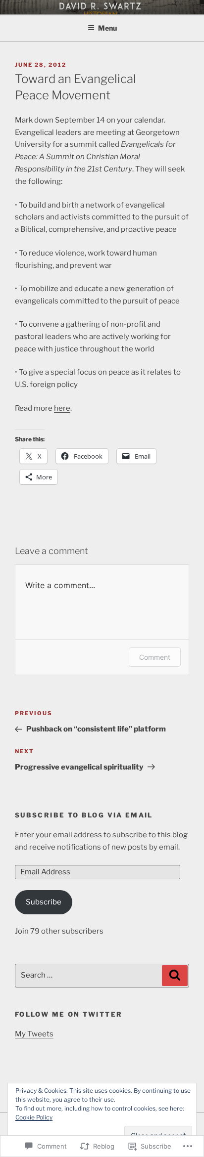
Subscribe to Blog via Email (84, 815)
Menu (107, 28)
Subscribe (43, 902)
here (62, 408)
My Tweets (34, 1033)
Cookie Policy (33, 1117)
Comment (154, 657)
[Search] (175, 975)
